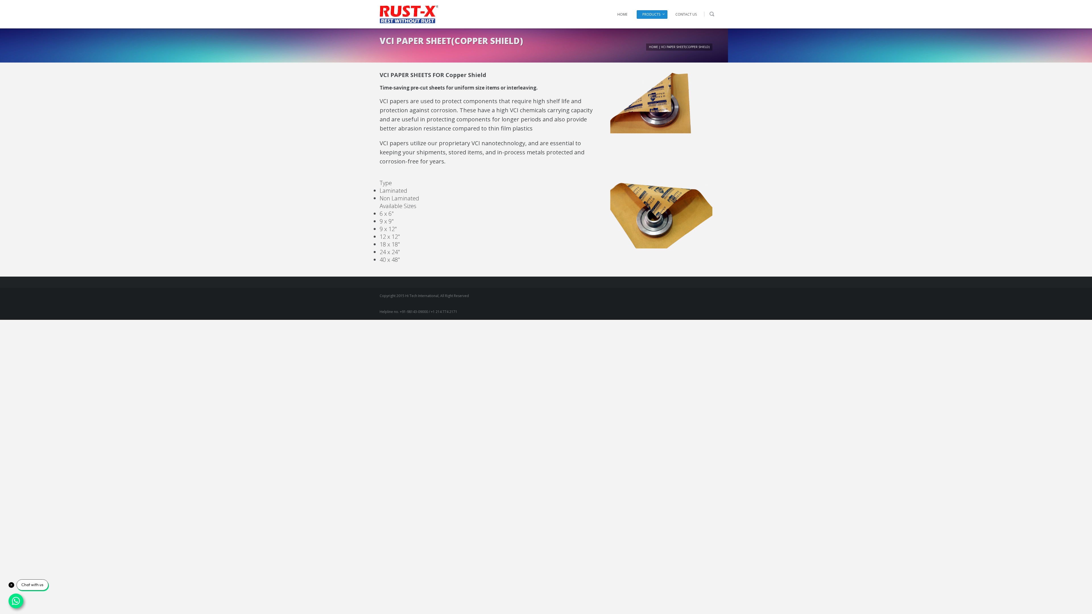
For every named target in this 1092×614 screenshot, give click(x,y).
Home (622, 14)
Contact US (686, 14)
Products (651, 14)
